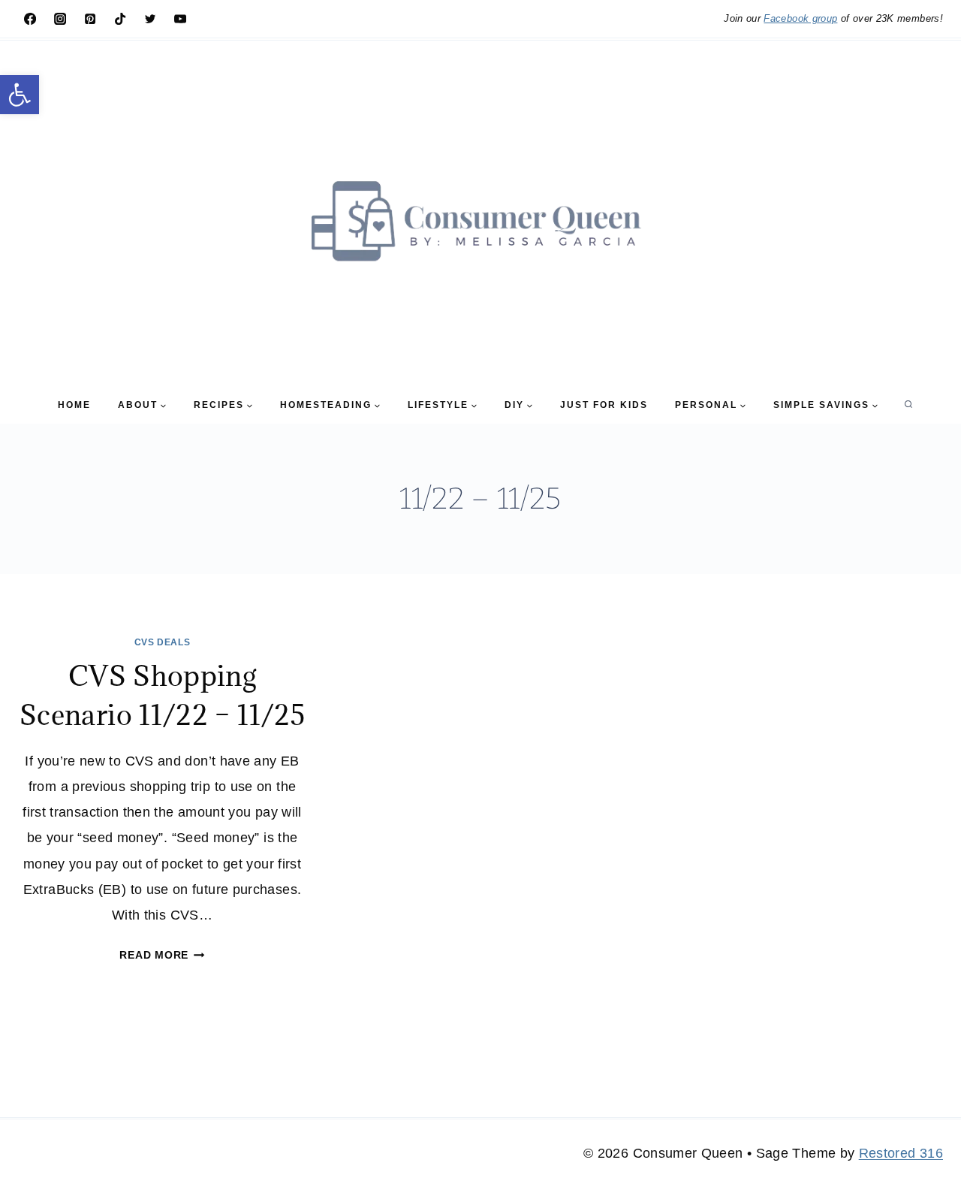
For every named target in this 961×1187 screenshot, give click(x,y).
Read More (161, 955)
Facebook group (800, 18)
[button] (19, 94)
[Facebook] (30, 19)
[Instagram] (60, 19)
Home (74, 405)
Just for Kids (604, 405)
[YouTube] (180, 19)
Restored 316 (901, 1153)
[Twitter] (150, 19)
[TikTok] (120, 19)
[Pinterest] (90, 19)
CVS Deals (162, 642)
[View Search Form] (908, 405)
